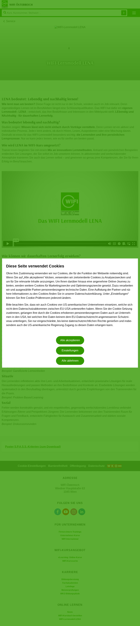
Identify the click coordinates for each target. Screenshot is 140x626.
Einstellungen (70, 350)
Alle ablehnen (70, 360)
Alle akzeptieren (70, 340)
